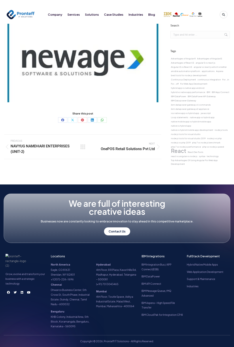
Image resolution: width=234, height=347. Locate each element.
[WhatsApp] (102, 120)
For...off (175, 84)
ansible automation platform (185, 71)
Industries (136, 14)
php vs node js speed (213, 147)
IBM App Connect (220, 92)
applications (208, 71)
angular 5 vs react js (205, 63)
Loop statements (179, 117)
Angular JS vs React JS (181, 67)
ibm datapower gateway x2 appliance (190, 109)
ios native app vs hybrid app (185, 113)
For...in (225, 79)
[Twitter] (210, 4)
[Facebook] (204, 4)
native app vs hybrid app (202, 117)
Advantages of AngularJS (209, 58)
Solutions (92, 14)
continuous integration (209, 79)
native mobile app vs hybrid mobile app (191, 121)
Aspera (219, 71)
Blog (151, 14)
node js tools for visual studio (186, 134)
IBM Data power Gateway (183, 100)
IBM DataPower (178, 96)
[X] (72, 120)
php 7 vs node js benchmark (206, 142)
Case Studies (113, 14)
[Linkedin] (217, 4)
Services (73, 14)
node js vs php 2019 (181, 142)
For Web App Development (193, 84)
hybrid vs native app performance (188, 92)
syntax (202, 156)
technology (213, 156)
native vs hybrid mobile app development (192, 130)
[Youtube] (224, 4)
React (178, 151)
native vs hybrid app (181, 126)
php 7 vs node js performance (186, 147)
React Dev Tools (195, 152)
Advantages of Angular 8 (183, 58)
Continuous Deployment (183, 79)
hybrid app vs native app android (187, 88)
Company (55, 14)
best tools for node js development (189, 75)
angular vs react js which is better (210, 67)
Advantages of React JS (182, 63)
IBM (208, 92)
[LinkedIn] (92, 120)
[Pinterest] (82, 120)
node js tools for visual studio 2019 (188, 138)
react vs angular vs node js (184, 156)
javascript (206, 113)
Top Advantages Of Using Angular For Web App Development (194, 162)
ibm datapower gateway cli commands (191, 105)
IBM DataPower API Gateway (202, 96)
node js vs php (214, 138)
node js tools (221, 130)
